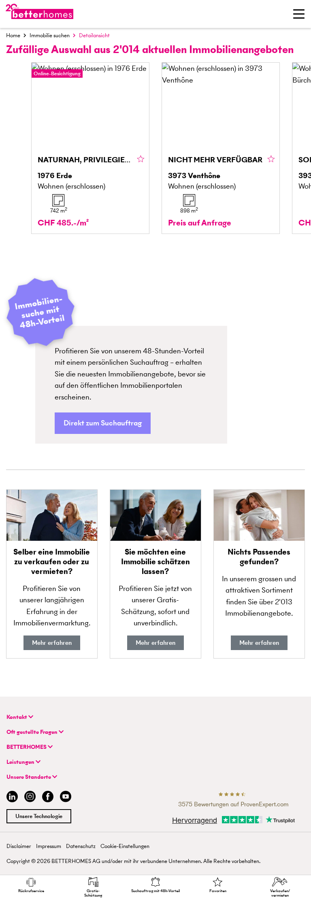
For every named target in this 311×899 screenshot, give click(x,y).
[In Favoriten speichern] (141, 159)
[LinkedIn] (10, 797)
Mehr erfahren (52, 642)
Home (13, 35)
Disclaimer (18, 846)
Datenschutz (81, 846)
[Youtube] (66, 797)
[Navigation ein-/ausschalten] (299, 14)
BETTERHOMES (27, 747)
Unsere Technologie (38, 816)
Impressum (48, 846)
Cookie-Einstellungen (124, 846)
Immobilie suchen (50, 35)
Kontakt (17, 717)
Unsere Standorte (29, 777)
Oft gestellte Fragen (32, 732)
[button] (103, 423)
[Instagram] (30, 797)
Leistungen (21, 762)
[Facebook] (48, 797)
